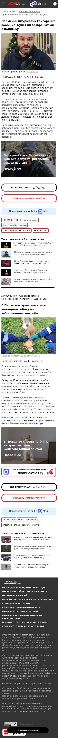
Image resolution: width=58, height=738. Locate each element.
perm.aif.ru (21, 417)
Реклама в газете (36, 591)
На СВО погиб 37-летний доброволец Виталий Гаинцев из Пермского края (30, 271)
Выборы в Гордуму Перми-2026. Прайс (24, 622)
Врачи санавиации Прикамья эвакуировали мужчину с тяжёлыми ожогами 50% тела (33, 538)
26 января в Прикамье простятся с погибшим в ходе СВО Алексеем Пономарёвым (33, 244)
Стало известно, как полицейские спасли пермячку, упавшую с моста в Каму (32, 556)
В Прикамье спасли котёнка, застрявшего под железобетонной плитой (26, 445)
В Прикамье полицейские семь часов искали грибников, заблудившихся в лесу (33, 547)
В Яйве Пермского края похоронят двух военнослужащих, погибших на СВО (31, 262)
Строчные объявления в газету (21, 607)
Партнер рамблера (26, 724)
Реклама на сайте (13, 591)
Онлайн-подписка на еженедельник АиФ (27, 599)
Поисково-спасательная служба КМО (20, 356)
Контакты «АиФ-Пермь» (16, 603)
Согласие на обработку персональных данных (26, 688)
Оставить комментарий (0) (29, 198)
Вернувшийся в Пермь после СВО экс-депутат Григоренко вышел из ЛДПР (26, 159)
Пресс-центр (40, 587)
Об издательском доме (16, 587)
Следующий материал (28, 730)
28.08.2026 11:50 (9, 296)
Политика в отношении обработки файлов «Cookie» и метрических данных (24, 697)
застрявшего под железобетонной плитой (28, 422)
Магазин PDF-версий (14, 595)
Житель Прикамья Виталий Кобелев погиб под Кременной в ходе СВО (32, 280)
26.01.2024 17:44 (9, 11)
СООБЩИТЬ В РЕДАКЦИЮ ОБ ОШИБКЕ (23, 626)
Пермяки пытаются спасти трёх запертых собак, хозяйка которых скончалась (31, 566)
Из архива (32, 71)
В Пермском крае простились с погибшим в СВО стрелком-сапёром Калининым (33, 253)
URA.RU (14, 91)
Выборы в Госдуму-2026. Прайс (20, 611)
